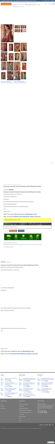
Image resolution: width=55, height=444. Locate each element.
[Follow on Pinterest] (46, 412)
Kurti (21, 6)
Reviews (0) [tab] (8, 262)
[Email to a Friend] (8, 247)
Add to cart (13, 230)
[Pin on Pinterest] (10, 247)
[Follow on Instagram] (51, 0)
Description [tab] (3, 262)
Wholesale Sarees (16, 6)
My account (3, 408)
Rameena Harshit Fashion (20, 244)
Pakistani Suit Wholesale (33, 2)
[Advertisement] (27, 14)
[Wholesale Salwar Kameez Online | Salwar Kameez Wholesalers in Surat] (6, 4)
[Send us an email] (53, 0)
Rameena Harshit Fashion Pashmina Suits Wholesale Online (33, 244)
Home (4, 184)
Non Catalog (38, 4)
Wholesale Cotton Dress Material (19, 4)
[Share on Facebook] (4, 247)
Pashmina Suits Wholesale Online (30, 4)
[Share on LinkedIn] (12, 247)
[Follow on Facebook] (50, 0)
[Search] (13, 3)
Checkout (2, 406)
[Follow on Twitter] (52, 0)
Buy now (21, 230)
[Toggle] (35, 406)
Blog (43, 0)
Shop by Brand (25, 2)
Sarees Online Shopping (18, 2)
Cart (1, 404)
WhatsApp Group (30, 214)
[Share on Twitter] (6, 247)
